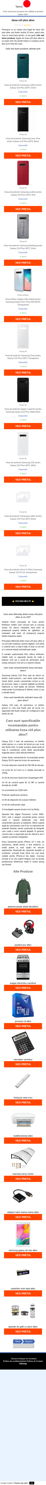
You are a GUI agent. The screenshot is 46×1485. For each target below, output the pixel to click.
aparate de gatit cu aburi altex (23, 1326)
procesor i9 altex (23, 1021)
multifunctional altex (23, 1136)
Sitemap (23, 1364)
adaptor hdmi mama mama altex (23, 1212)
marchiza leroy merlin (23, 1174)
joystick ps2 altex (23, 945)
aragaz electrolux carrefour (23, 983)
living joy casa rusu (23, 1097)
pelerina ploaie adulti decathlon (23, 906)
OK (32, 1483)
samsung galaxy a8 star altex (23, 1250)
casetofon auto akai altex (23, 1288)
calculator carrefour (23, 1059)
